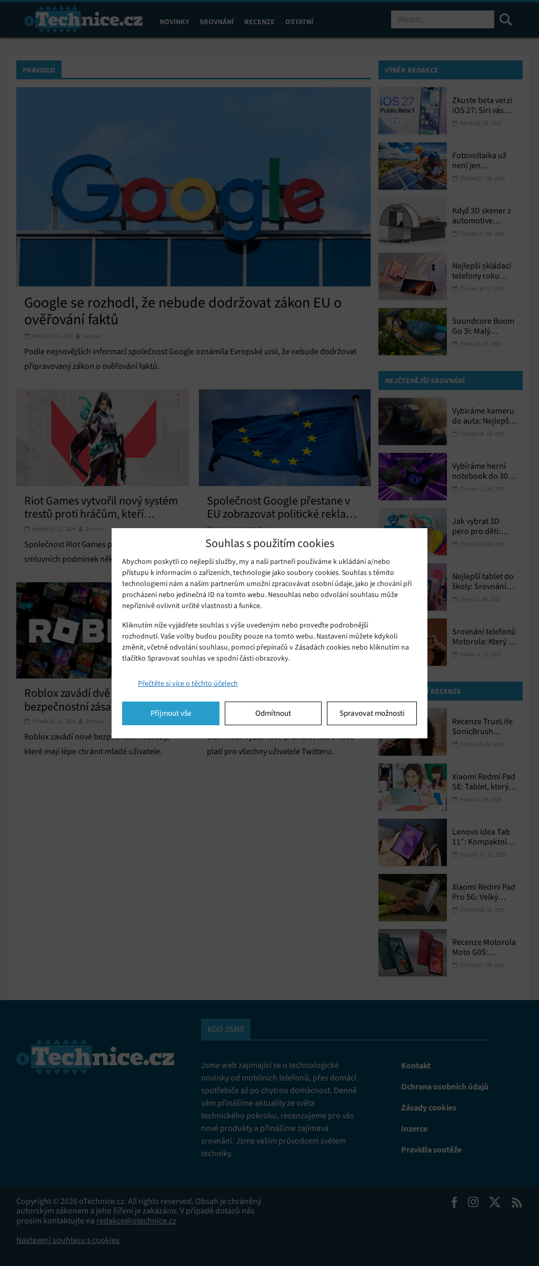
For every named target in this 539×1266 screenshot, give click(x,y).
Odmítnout (273, 713)
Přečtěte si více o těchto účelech (188, 683)
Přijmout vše (171, 713)
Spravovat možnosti (372, 713)
